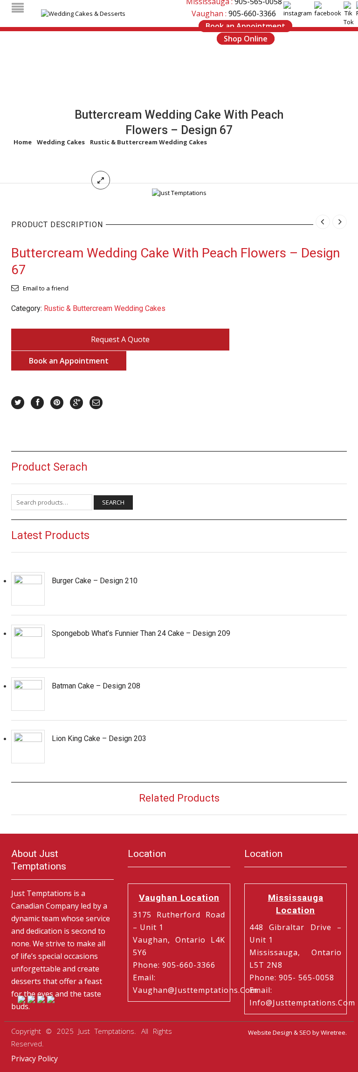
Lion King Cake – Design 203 (99, 738)
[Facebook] (37, 402)
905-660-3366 (252, 13)
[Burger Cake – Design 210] (28, 589)
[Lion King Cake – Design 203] (28, 746)
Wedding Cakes (61, 142)
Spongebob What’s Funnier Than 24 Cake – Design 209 (141, 633)
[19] (179, 192)
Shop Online (246, 39)
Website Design (270, 1032)
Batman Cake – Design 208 (96, 685)
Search (113, 502)
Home (23, 142)
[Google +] (76, 402)
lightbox (100, 180)
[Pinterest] (56, 402)
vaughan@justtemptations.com (195, 990)
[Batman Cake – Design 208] (28, 694)
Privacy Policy (34, 1058)
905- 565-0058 (306, 977)
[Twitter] (17, 402)
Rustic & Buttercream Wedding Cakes (148, 142)
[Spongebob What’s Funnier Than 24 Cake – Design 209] (28, 641)
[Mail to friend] (96, 402)
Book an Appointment (245, 26)
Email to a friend (46, 288)
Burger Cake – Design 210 (95, 580)
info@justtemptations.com (302, 1003)
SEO (305, 1032)
